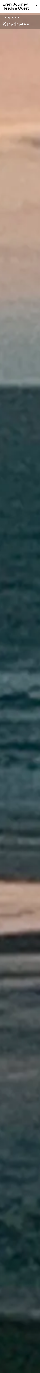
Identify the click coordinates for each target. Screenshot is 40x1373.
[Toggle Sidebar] (36, 6)
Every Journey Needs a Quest (15, 6)
